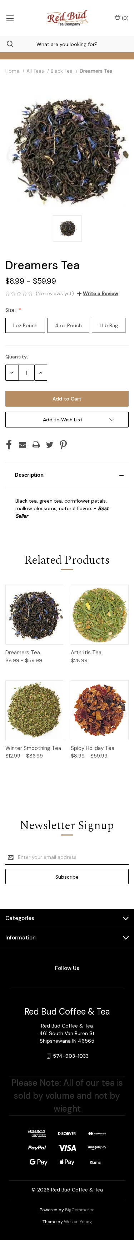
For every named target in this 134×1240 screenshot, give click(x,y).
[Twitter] (49, 445)
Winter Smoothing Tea (33, 748)
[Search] (7, 44)
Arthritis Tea (86, 652)
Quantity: (16, 356)
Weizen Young (78, 1222)
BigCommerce (79, 1210)
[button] (67, 475)
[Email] (22, 445)
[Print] (36, 445)
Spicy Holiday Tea (92, 748)
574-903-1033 (71, 1056)
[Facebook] (9, 445)
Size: (11, 310)
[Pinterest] (63, 445)
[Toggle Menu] (10, 18)
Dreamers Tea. (23, 652)
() (124, 18)
